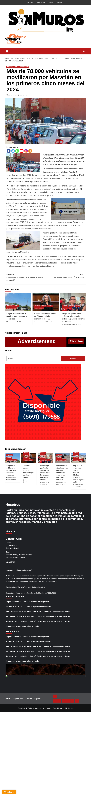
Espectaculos (40, 2)
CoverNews (57, 708)
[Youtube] (22, 151)
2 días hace (77, 324)
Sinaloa (16, 66)
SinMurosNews (24, 66)
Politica (44, 305)
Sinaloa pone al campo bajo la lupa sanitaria (22, 626)
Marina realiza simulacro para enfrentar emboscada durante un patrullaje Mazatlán (62, 473)
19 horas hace (22, 321)
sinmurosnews (12, 95)
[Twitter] (13, 151)
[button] (7, 51)
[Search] (83, 51)
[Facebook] (9, 151)
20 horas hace (50, 321)
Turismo (50, 2)
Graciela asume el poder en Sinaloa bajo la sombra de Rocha (45, 316)
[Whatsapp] (17, 151)
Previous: (24, 277)
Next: (67, 275)
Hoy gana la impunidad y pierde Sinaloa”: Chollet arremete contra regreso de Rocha (38, 621)
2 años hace (23, 95)
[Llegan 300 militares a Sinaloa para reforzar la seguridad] (18, 302)
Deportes (59, 2)
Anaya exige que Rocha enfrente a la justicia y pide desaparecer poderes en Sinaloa (45, 473)
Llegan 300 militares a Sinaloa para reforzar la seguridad (16, 316)
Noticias (30, 2)
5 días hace (78, 486)
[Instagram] (26, 151)
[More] (30, 151)
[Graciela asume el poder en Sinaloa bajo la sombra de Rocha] (46, 302)
